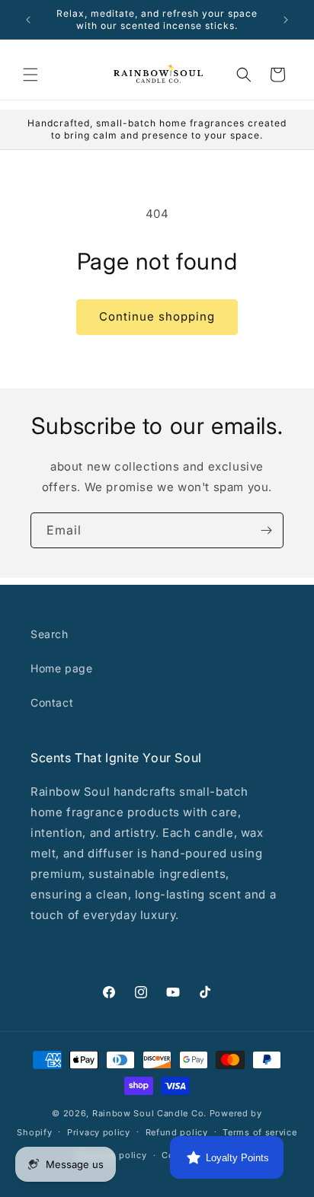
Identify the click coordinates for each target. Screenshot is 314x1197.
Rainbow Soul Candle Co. (149, 1113)
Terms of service (259, 1132)
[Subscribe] (266, 530)
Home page (61, 668)
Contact (51, 702)
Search (49, 633)
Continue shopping (157, 316)
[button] (30, 74)
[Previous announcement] (28, 20)
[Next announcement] (286, 20)
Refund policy (177, 1132)
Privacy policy (98, 1132)
